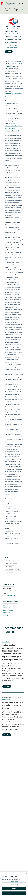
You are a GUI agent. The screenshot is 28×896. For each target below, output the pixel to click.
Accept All (14, 893)
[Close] (26, 873)
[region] (14, 884)
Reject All (14, 888)
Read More (6, 686)
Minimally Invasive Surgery (11, 563)
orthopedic (17, 569)
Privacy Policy (14, 881)
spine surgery (9, 572)
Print (3, 605)
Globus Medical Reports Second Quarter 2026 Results (12, 705)
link (8, 140)
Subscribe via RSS (7, 610)
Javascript (5, 615)
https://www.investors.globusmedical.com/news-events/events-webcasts (13, 128)
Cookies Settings (14, 884)
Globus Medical (13, 47)
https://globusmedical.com (9, 595)
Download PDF (6, 608)
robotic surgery (9, 569)
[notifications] (22, 3)
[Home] (8, 3)
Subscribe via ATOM (8, 612)
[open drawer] (25, 3)
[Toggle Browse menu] (22, 10)
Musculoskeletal (9, 566)
